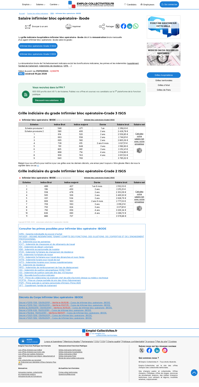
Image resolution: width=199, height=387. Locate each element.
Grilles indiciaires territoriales (70, 350)
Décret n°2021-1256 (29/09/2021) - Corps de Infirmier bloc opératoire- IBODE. (55, 315)
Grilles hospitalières (164, 75)
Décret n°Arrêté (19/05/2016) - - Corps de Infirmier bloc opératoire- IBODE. (63, 313)
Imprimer (76, 26)
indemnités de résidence (50, 66)
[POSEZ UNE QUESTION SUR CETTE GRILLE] (163, 37)
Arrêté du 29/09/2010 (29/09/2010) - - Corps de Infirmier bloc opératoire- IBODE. (65, 307)
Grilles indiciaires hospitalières (70, 352)
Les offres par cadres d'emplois (30, 354)
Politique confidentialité (133, 341)
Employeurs (148, 4)
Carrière (54, 4)
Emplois (26, 4)
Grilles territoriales (163, 80)
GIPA (65, 66)
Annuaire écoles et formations (30, 376)
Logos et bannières (53, 341)
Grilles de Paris (164, 90)
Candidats (131, 4)
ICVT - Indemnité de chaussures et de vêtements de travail (47, 244)
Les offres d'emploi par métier (30, 350)
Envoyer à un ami (39, 26)
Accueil (22, 13)
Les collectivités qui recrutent (29, 360)
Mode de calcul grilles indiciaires (71, 358)
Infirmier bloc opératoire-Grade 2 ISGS (38, 54)
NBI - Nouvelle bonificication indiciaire (37, 275)
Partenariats (87, 341)
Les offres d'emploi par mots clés (31, 352)
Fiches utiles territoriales (68, 372)
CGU (97, 341)
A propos (150, 341)
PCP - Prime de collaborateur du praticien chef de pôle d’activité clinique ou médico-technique (63, 277)
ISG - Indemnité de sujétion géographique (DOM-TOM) (45, 270)
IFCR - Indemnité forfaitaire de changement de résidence (46, 252)
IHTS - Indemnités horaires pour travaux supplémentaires (46, 262)
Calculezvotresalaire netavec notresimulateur (139, 138)
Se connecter (170, 4)
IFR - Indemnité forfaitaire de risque (36, 254)
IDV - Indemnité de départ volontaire (36, 247)
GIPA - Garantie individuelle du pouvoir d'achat (40, 234)
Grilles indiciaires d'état (68, 354)
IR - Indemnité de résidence (32, 265)
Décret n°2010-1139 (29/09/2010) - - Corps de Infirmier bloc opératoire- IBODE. (64, 302)
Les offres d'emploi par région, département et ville (36, 357)
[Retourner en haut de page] (194, 372)
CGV (103, 341)
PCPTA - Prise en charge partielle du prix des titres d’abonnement (50, 280)
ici (38, 165)
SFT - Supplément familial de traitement (38, 285)
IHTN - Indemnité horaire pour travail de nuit (39, 259)
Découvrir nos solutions (47, 100)
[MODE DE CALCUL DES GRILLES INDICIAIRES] (163, 65)
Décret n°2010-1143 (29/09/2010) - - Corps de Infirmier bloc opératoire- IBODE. (65, 305)
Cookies (173, 341)
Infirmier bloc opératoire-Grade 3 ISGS (38, 46)
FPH (52, 13)
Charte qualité (113, 341)
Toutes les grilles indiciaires (37, 13)
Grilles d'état (164, 85)
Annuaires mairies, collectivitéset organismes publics (30, 373)
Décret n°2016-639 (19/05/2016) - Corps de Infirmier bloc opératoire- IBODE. (55, 310)
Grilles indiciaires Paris (67, 356)
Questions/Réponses (67, 374)
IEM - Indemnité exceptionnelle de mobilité (39, 249)
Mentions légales (72, 341)
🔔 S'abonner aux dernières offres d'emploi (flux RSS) (37, 363)
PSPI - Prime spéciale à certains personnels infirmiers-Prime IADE (50, 283)
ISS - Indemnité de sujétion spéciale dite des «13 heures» (46, 272)
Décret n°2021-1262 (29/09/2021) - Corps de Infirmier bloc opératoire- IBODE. (55, 318)
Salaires (40, 4)
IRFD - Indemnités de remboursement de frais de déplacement (48, 267)
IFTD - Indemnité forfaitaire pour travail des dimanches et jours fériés (51, 257)
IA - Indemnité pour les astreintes (34, 241)
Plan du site (161, 341)
